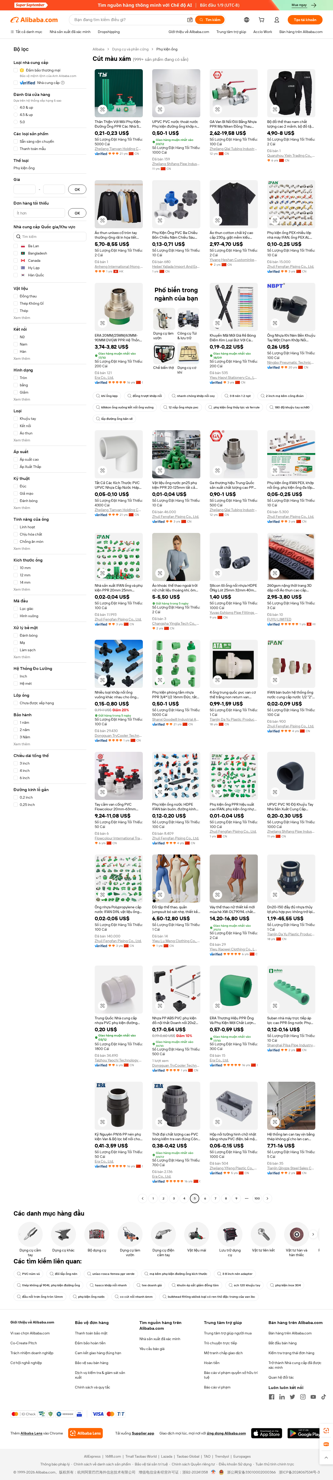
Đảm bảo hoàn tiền (90, 1343)
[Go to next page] (267, 1198)
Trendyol (222, 1456)
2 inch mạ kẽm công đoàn (285, 396)
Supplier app (143, 1433)
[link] (326, 1430)
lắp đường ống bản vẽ (117, 419)
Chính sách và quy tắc (92, 1387)
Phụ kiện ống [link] (166, 49)
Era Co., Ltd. (104, 377)
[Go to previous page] (142, 1198)
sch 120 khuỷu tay (247, 1285)
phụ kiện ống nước (91, 1297)
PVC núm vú (31, 1274)
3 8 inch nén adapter (237, 1274)
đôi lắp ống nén (66, 1274)
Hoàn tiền (212, 1363)
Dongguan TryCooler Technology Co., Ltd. (119, 735)
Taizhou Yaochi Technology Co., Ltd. (119, 1060)
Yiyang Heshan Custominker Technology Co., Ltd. (234, 260)
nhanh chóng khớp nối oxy (196, 396)
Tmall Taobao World (141, 1456)
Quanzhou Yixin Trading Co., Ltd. (291, 155)
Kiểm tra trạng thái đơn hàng (291, 1353)
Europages (242, 1456)
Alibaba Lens (31, 1433)
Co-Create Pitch (23, 1343)
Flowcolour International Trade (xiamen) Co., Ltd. (119, 838)
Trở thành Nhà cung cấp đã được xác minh (295, 1365)
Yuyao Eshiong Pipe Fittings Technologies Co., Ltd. (234, 612)
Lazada (166, 1456)
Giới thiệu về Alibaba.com (32, 1322)
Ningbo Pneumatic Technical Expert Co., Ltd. (291, 362)
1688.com (113, 1456)
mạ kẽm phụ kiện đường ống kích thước (178, 1274)
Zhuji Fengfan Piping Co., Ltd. (290, 266)
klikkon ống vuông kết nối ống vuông (127, 407)
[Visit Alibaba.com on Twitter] (292, 1397)
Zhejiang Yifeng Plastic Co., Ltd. (234, 1168)
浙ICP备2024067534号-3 (299, 1472)
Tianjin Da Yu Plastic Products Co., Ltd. (234, 719)
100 (257, 1198)
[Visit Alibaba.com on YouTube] (313, 1397)
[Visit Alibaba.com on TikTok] (324, 1397)
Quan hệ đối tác (281, 1377)
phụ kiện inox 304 (288, 1285)
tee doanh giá (152, 1285)
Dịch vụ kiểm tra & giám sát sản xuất (100, 1375)
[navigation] (50, 624)
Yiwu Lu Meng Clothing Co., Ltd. (176, 941)
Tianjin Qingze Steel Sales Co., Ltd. (291, 1168)
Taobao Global (188, 1456)
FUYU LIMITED (279, 619)
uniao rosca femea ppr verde (113, 1274)
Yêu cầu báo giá (151, 1349)
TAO (207, 1456)
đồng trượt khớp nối (147, 396)
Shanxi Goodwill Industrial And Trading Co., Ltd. (176, 719)
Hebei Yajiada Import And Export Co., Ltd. (176, 266)
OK (77, 189)
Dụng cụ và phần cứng (130, 49)
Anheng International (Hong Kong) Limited (119, 266)
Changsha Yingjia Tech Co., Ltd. (176, 623)
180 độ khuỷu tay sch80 (292, 407)
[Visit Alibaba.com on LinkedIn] (282, 1397)
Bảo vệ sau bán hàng (91, 1363)
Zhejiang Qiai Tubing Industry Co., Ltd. (234, 149)
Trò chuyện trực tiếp (220, 1343)
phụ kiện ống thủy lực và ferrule (237, 407)
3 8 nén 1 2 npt (240, 396)
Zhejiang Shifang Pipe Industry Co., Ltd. (176, 164)
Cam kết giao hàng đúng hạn (98, 1353)
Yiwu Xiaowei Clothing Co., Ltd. (234, 949)
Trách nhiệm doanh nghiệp (31, 1353)
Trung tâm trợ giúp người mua (228, 1333)
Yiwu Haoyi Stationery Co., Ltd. (234, 377)
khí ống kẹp (109, 396)
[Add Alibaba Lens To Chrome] (85, 1433)
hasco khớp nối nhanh (111, 1285)
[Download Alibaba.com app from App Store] (266, 1433)
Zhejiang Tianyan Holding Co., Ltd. (119, 149)
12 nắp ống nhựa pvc (183, 407)
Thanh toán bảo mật (91, 1333)
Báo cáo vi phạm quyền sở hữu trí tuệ (231, 1375)
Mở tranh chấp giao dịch (223, 1353)
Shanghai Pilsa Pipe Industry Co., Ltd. (291, 1045)
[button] (190, 20)
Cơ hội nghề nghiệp (26, 1363)
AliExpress (92, 1456)
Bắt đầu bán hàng (282, 1343)
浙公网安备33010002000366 (251, 1472)
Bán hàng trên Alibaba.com (290, 1333)
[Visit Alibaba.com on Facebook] (271, 1397)
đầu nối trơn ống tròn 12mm (42, 1297)
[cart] (262, 20)
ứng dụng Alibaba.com (226, 1433)
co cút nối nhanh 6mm (136, 1297)
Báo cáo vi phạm (217, 1387)
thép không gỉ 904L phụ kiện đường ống (51, 1285)
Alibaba (98, 49)
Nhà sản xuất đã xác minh (159, 1339)
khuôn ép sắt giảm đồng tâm (198, 1285)
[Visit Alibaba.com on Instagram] (303, 1397)
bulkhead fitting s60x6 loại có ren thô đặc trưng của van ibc (211, 1297)
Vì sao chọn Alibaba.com (30, 1333)
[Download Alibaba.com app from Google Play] (305, 1433)
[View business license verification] (213, 1472)
